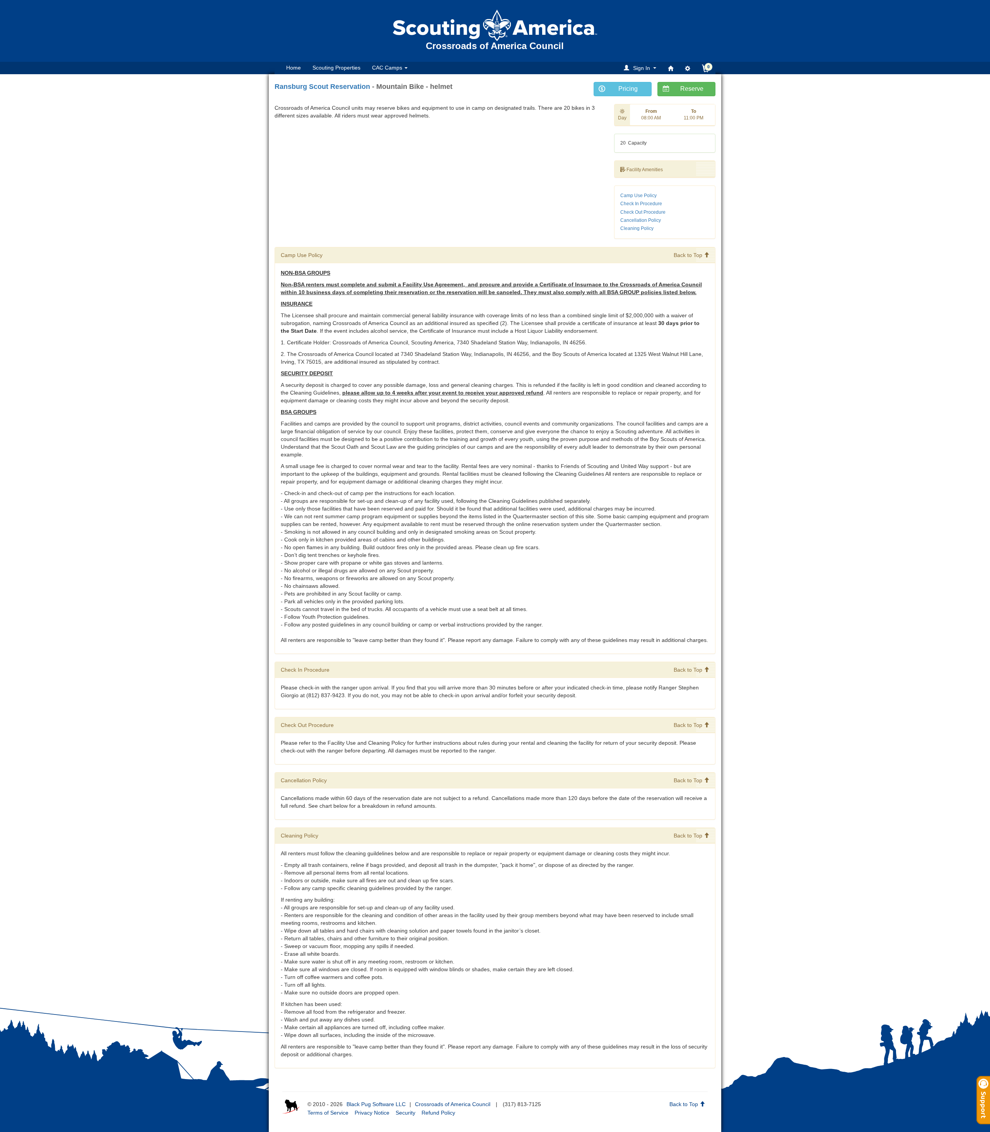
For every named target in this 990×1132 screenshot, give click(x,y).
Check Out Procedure (643, 212)
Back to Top (689, 255)
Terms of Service (327, 1113)
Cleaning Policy (637, 228)
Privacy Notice (372, 1113)
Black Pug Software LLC (376, 1104)
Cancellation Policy (640, 220)
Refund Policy (438, 1113)
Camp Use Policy (638, 195)
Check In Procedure (641, 203)
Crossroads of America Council (452, 1104)
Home (293, 68)
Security (405, 1113)
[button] (641, 68)
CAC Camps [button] (388, 68)
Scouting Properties (336, 68)
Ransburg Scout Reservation (322, 86)
